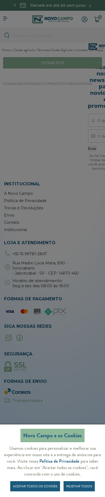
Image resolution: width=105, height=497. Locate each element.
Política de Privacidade (59, 461)
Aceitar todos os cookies (35, 486)
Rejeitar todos (79, 486)
